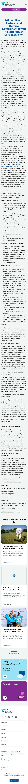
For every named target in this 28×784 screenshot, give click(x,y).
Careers (3, 729)
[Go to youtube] (12, 717)
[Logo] (3, 10)
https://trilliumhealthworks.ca (12, 482)
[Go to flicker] (9, 717)
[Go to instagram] (6, 717)
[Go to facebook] (2, 717)
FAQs (3, 733)
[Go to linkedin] (16, 717)
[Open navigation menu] (26, 4)
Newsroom (4, 741)
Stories (3, 737)
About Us (4, 722)
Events (3, 744)
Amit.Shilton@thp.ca (7, 512)
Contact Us (4, 726)
